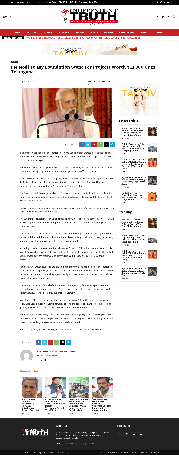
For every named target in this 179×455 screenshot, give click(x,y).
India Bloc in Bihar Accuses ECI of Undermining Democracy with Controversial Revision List (78, 405)
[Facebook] (119, 434)
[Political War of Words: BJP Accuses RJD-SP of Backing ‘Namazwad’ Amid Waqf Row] (55, 387)
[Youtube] (140, 434)
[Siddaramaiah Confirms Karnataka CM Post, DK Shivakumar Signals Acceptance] (32, 387)
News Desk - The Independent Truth (99, 82)
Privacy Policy (112, 452)
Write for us (144, 452)
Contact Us (155, 452)
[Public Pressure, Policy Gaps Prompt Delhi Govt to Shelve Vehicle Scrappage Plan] (152, 147)
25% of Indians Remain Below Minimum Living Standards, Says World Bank (71, 37)
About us (100, 452)
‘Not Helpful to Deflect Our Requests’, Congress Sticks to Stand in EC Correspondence (101, 405)
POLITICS (14, 62)
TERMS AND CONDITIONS (128, 452)
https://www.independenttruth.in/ (47, 355)
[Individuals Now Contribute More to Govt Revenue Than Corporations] (152, 196)
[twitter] (45, 360)
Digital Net (70, 452)
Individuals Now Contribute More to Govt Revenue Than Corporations (131, 196)
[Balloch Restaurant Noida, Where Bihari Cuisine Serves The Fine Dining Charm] (152, 131)
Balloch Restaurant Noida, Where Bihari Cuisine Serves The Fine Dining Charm (132, 131)
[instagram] (42, 360)
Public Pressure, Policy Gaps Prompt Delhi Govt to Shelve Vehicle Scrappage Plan (133, 147)
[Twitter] (133, 434)
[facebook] (38, 360)
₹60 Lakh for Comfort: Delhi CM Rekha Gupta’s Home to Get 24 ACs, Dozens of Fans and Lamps (133, 164)
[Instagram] (126, 434)
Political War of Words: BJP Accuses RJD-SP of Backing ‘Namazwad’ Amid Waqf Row (55, 405)
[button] (173, 17)
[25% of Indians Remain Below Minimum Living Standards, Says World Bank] (152, 180)
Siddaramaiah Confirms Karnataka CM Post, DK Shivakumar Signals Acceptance (32, 405)
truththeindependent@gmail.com (80, 443)
